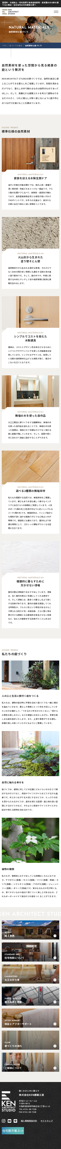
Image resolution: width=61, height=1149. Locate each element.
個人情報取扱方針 (29, 1120)
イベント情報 (30, 1146)
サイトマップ (47, 1120)
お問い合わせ (50, 1146)
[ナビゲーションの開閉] (56, 12)
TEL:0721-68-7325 (28, 1109)
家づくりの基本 (10, 1146)
